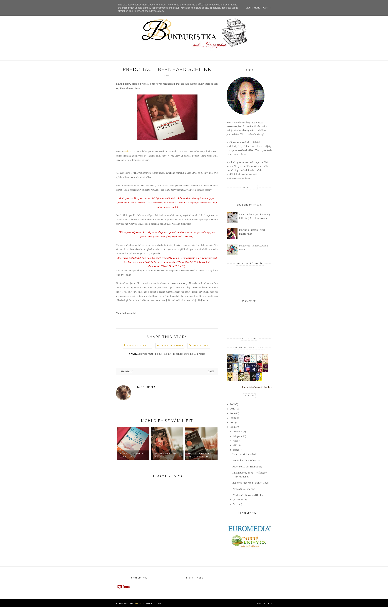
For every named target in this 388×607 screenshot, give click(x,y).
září (235, 445)
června (236, 504)
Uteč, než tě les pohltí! (244, 454)
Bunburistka (146, 387)
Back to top (263, 603)
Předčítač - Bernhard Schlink (248, 495)
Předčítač (127, 151)
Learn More (253, 7)
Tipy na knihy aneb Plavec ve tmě (200, 455)
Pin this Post (201, 346)
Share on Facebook (139, 346)
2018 (232, 417)
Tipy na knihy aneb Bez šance (132, 455)
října (235, 440)
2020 (232, 408)
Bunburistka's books (249, 347)
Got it (267, 7)
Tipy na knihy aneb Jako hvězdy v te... (166, 455)
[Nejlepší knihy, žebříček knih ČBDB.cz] (123, 588)
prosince (237, 431)
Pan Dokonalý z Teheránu (246, 460)
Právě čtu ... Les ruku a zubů (247, 466)
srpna (236, 449)
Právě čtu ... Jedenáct (243, 488)
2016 (232, 427)
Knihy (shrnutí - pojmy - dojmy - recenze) (160, 353)
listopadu (237, 436)
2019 (232, 413)
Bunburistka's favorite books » (257, 387)
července (238, 499)
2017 (232, 422)
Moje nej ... (190, 353)
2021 (232, 404)
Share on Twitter (172, 346)
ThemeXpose (139, 603)
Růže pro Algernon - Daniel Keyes (250, 482)
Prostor (201, 353)
